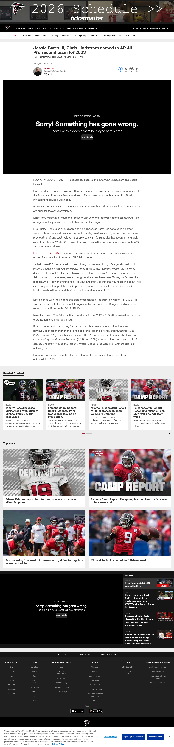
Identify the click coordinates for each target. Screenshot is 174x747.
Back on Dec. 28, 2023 (47, 253)
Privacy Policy (58, 744)
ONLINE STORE (127, 667)
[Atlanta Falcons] (87, 723)
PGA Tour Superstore (158, 683)
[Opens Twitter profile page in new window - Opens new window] (45, 74)
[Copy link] (137, 69)
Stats (34, 676)
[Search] (131, 28)
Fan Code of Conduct (61, 687)
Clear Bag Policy (61, 683)
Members (94, 667)
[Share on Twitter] (126, 71)
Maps (61, 667)
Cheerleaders (11, 685)
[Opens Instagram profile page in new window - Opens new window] (50, 74)
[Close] (170, 737)
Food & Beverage (61, 692)
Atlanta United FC (158, 671)
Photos (11, 676)
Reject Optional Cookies (133, 737)
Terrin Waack (49, 68)
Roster (34, 671)
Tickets (94, 671)
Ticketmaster (94, 680)
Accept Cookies (155, 737)
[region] (87, 737)
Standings (34, 692)
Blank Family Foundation (158, 667)
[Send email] (131, 71)
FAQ (94, 700)
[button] (87, 137)
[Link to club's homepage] (7, 28)
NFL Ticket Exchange (94, 689)
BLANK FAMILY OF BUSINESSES (158, 662)
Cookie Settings (110, 737)
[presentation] (170, 434)
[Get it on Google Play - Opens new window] (96, 712)
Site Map (11, 694)
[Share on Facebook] (120, 71)
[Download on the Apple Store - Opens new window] (77, 711)
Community (11, 689)
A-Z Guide (61, 678)
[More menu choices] (100, 28)
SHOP (127, 662)
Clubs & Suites (94, 685)
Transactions (34, 687)
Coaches (34, 696)
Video (12, 671)
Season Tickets (94, 676)
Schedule (34, 667)
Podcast (12, 680)
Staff (34, 700)
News (12, 667)
